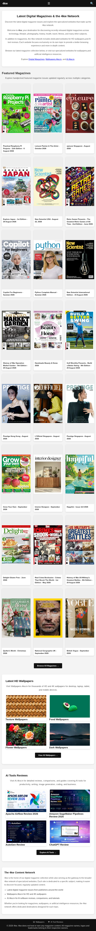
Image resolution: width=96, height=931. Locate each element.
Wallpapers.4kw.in (54, 59)
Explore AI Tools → (48, 852)
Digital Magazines (36, 59)
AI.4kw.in (70, 59)
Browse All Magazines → (48, 666)
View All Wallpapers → (48, 755)
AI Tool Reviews (57, 922)
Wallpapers (40, 922)
